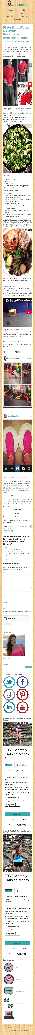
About (10, 13)
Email (4, 596)
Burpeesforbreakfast (11, 342)
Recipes (10, 16)
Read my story (6, 658)
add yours (26, 41)
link (24, 334)
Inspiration (19, 1003)
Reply (6, 559)
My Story (24, 13)
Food (17, 967)
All (17, 1015)
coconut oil (14, 199)
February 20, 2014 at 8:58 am (14, 551)
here (21, 54)
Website (5, 602)
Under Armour (7, 533)
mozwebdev (12, 549)
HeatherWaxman (16, 502)
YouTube (5, 332)
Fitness (25, 16)
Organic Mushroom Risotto (17, 224)
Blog (25, 10)
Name (4, 590)
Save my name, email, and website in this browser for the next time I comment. (17, 612)
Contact (17, 20)
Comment (6, 573)
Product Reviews (21, 991)
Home (10, 10)
